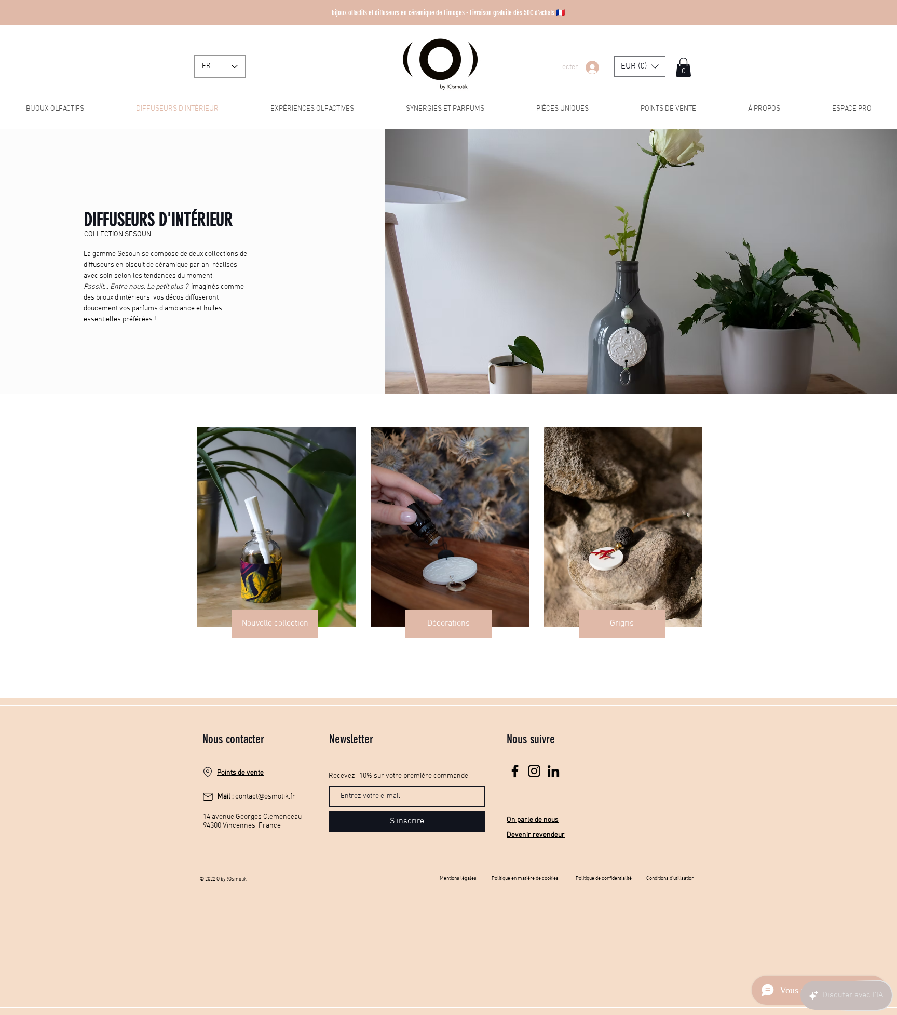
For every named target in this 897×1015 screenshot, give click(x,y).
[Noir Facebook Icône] (515, 771)
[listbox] (639, 66)
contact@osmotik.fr (265, 796)
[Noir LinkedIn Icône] (553, 771)
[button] (639, 66)
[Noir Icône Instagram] (534, 771)
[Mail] (207, 796)
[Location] (207, 772)
